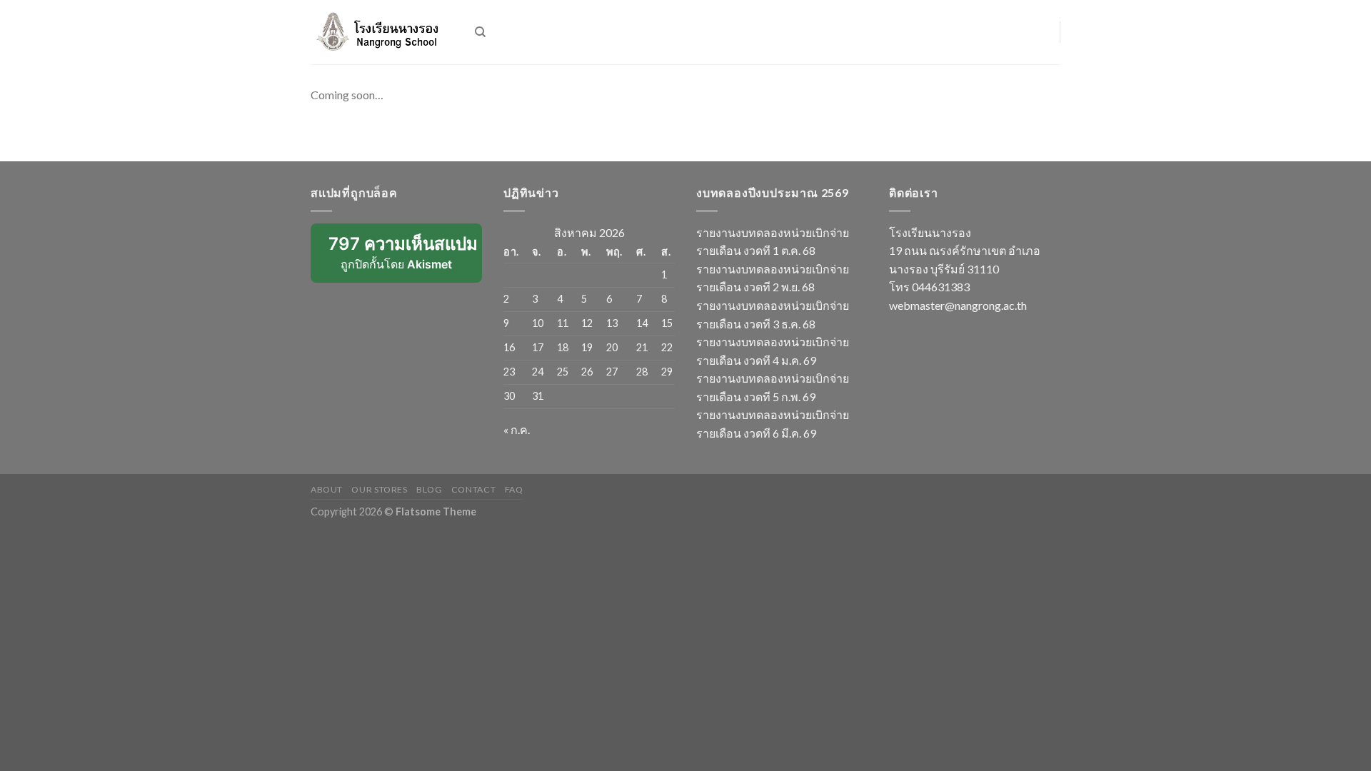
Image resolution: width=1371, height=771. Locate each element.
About (327, 489)
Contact (473, 489)
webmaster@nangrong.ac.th (958, 305)
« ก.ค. (516, 429)
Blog (429, 489)
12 (587, 323)
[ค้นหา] (480, 32)
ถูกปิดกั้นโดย (405, 258)
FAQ (514, 489)
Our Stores (379, 489)
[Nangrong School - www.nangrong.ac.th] (382, 31)
